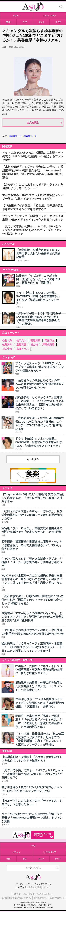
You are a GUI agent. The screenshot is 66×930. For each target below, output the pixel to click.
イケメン (19, 307)
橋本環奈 (13, 136)
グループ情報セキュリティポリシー (38, 894)
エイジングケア (22, 260)
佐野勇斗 (7, 344)
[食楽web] (33, 482)
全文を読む (33, 122)
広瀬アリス (22, 348)
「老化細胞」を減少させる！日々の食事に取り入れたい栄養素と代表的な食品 (38, 253)
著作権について (40, 898)
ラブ (25, 859)
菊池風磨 (35, 340)
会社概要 (17, 894)
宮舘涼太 (49, 340)
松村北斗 (7, 340)
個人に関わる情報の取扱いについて (16, 898)
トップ (33, 846)
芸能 (18, 286)
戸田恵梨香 (48, 344)
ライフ (57, 859)
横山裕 (34, 344)
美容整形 (28, 136)
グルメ (41, 859)
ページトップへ (33, 868)
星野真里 (21, 344)
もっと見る (33, 459)
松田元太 (21, 340)
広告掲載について (57, 898)
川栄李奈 (7, 348)
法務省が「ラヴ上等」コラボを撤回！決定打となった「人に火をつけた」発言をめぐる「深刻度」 (38, 279)
